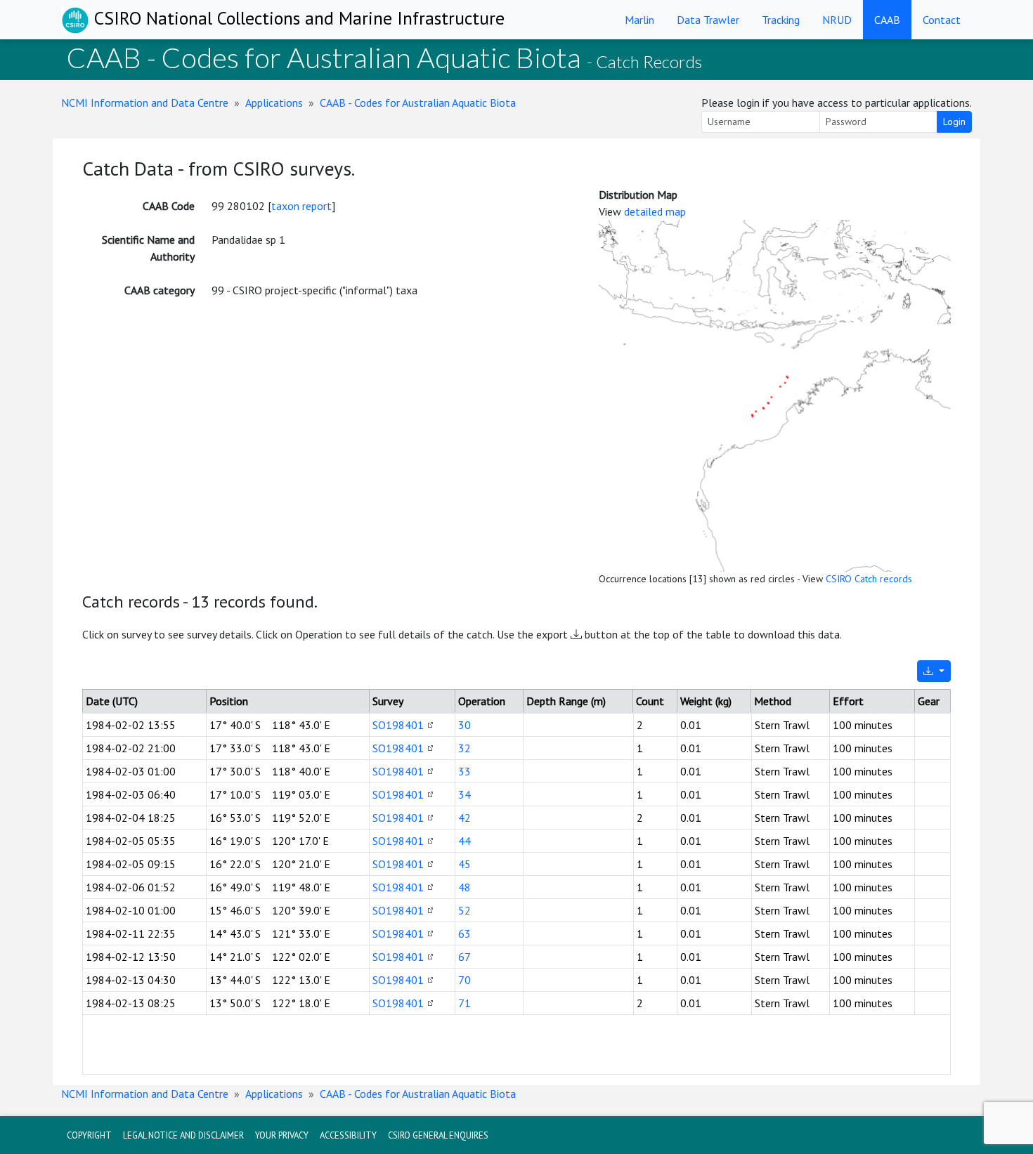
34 (464, 794)
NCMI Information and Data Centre (144, 103)
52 (464, 910)
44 (464, 841)
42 (464, 818)
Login (954, 121)
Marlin (639, 20)
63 (464, 933)
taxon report (301, 206)
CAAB (887, 20)
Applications (274, 103)
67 (464, 957)
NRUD (837, 20)
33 (464, 771)
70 (464, 980)
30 (464, 725)
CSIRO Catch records (869, 578)
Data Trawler (708, 20)
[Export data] (934, 671)
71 (464, 1003)
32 (464, 748)
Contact (942, 20)
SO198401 (398, 725)
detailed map (655, 211)
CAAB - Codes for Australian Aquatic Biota (418, 103)
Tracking (781, 20)
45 (464, 864)
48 (464, 887)
